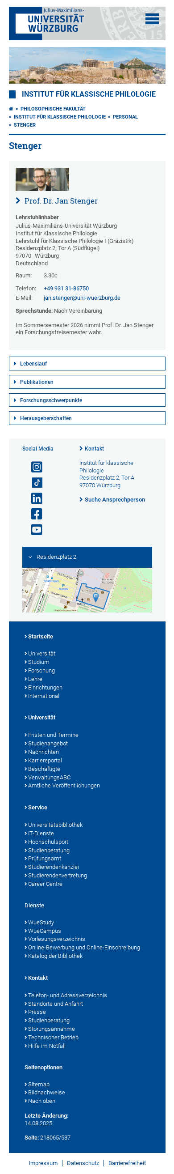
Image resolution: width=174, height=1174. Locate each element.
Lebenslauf (33, 364)
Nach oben (41, 1100)
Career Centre (45, 883)
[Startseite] (11, 109)
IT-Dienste (41, 833)
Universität (41, 653)
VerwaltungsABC (49, 777)
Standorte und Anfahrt (55, 1003)
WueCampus (44, 930)
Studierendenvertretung (57, 875)
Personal (125, 117)
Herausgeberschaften (46, 418)
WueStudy (41, 922)
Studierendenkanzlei (53, 866)
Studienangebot (48, 743)
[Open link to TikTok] (33, 483)
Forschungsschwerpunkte (51, 400)
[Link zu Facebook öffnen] (33, 514)
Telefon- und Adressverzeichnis (67, 995)
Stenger (25, 125)
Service (37, 807)
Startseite (40, 636)
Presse (37, 1011)
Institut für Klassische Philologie (60, 117)
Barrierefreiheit (127, 1163)
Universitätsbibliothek (55, 824)
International (43, 696)
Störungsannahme (51, 1028)
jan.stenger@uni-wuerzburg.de (82, 297)
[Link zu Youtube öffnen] (33, 530)
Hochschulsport (48, 841)
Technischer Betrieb (53, 1037)
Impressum (43, 1163)
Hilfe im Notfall (47, 1045)
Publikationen (37, 382)
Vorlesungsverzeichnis (56, 939)
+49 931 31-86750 (66, 288)
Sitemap (39, 1084)
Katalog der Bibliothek (55, 956)
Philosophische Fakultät (53, 109)
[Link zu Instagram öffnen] (33, 467)
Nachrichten (43, 752)
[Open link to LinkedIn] (33, 498)
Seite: (32, 1137)
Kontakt (94, 449)
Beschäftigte (44, 769)
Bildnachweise (46, 1092)
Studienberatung (49, 850)
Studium (39, 662)
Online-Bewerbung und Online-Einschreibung (84, 947)
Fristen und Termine (53, 735)
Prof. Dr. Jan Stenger (60, 200)
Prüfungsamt (44, 858)
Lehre (35, 679)
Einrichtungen (45, 687)
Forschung (41, 670)
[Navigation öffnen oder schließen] (152, 18)
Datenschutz (83, 1163)
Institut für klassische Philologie (89, 94)
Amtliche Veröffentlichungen (64, 785)
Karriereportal (45, 760)
